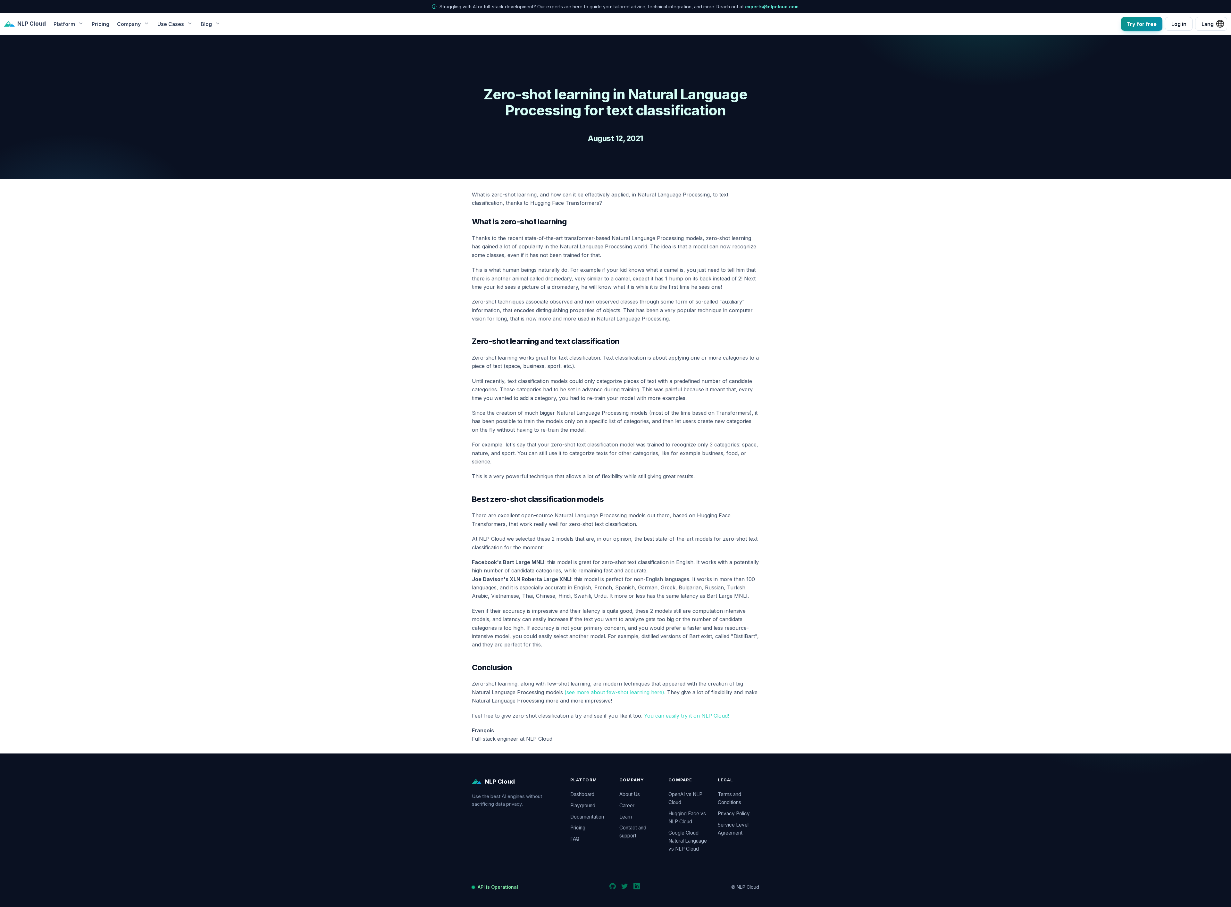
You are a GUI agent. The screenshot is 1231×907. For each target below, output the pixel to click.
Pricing (100, 24)
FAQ (574, 839)
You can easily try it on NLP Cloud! (686, 715)
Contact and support (632, 832)
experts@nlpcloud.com (772, 6)
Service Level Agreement (733, 829)
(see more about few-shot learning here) (614, 692)
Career (626, 806)
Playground (582, 806)
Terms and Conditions (729, 798)
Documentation (587, 817)
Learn (625, 817)
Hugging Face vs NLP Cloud (687, 818)
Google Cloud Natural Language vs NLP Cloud (687, 841)
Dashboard (582, 794)
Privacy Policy (734, 814)
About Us (629, 794)
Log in (1178, 24)
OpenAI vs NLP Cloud (685, 798)
